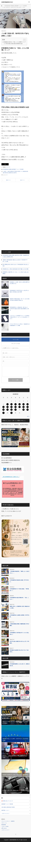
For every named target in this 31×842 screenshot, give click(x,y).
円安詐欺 (16, 171)
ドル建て (4, 171)
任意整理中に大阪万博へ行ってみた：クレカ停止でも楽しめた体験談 (16, 273)
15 (11, 407)
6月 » (28, 416)
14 (7, 407)
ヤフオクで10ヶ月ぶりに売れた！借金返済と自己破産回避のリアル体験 (19, 324)
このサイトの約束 (4, 826)
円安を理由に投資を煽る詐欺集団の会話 (14, 43)
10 (19, 404)
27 (3, 412)
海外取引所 (11, 172)
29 (11, 412)
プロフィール (4, 822)
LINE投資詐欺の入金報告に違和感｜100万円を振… (19, 616)
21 (7, 409)
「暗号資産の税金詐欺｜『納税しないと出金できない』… (19, 572)
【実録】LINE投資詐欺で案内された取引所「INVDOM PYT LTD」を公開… (15, 260)
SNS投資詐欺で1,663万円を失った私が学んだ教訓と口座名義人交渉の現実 (19, 291)
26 (27, 409)
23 (15, 409)
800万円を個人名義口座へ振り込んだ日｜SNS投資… (19, 642)
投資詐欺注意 (25, 171)
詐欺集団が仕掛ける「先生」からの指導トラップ (14, 42)
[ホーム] (15, 797)
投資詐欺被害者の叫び (7, 2)
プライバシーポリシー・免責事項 (7, 821)
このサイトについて (5, 813)
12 (27, 404)
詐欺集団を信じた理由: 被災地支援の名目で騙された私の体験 (15, 269)
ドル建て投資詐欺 (10, 171)
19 (27, 407)
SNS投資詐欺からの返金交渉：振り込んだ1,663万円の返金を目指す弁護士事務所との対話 (19, 309)
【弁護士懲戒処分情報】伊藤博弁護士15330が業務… (19, 624)
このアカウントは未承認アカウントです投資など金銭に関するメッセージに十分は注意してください (19, 317)
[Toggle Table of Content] (24, 40)
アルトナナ (8, 167)
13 (3, 407)
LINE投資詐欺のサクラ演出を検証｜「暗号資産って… (19, 589)
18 (23, 407)
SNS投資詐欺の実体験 (7, 169)
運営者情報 (3, 824)
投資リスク (20, 171)
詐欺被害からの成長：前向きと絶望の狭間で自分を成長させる (19, 283)
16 (15, 407)
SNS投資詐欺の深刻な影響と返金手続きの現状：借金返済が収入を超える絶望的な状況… (16, 256)
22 (11, 409)
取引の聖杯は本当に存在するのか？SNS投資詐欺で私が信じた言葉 (16, 265)
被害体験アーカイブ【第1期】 (18, 169)
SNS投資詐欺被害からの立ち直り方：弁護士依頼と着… (19, 664)
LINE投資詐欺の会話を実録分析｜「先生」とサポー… (19, 598)
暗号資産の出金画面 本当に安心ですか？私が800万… (19, 651)
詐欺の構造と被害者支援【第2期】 (8, 807)
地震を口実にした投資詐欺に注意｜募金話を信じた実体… (19, 607)
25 (23, 409)
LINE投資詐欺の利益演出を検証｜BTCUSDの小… (19, 581)
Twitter (15, 834)
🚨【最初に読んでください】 (7, 800)
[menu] (29, 2)
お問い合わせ (4, 828)
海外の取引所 (5, 172)
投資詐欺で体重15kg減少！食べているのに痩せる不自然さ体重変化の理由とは (20, 299)
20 (3, 409)
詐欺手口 (15, 172)
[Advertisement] (15, 200)
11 (23, 404)
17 (19, 407)
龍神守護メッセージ (5, 810)
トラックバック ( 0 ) (15, 343)
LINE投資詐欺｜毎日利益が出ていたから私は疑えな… (19, 633)
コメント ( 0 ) (15, 339)
